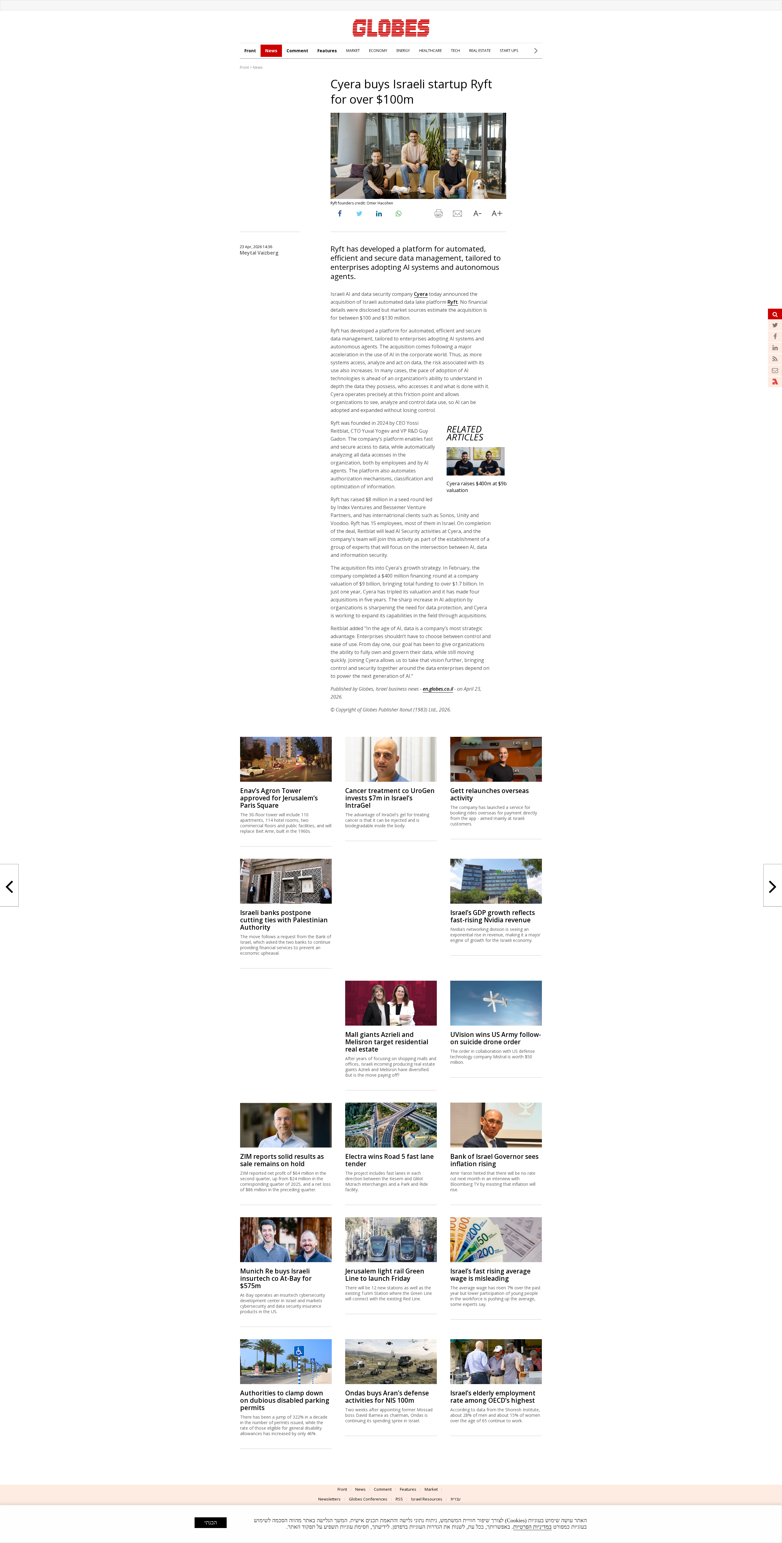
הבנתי (210, 1522)
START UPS (509, 50)
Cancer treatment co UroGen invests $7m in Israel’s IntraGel (390, 798)
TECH (455, 50)
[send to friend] (458, 215)
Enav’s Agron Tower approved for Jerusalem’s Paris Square (279, 798)
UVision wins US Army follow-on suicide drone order (495, 1038)
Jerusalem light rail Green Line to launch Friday (384, 1275)
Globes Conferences (368, 1499)
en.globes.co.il (438, 688)
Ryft (453, 302)
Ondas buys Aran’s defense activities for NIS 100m (387, 1397)
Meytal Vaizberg (259, 252)
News (271, 50)
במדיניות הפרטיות (532, 1527)
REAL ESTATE (480, 50)
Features (327, 50)
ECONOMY (378, 50)
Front (250, 50)
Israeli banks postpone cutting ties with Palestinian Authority (284, 919)
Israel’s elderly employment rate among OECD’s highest (492, 1397)
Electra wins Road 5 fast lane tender (389, 1160)
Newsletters (329, 1499)
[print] (438, 215)
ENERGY (403, 50)
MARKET (353, 50)
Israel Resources (426, 1499)
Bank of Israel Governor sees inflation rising (494, 1160)
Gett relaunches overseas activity (489, 794)
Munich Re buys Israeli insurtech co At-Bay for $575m (276, 1278)
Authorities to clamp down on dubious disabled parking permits (284, 1400)
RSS (399, 1499)
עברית (456, 1499)
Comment (297, 50)
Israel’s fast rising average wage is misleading (490, 1275)
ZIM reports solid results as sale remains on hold (282, 1160)
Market (431, 1489)
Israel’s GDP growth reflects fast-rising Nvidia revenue (492, 916)
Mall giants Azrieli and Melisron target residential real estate (386, 1041)
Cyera (421, 294)
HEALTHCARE (430, 50)
